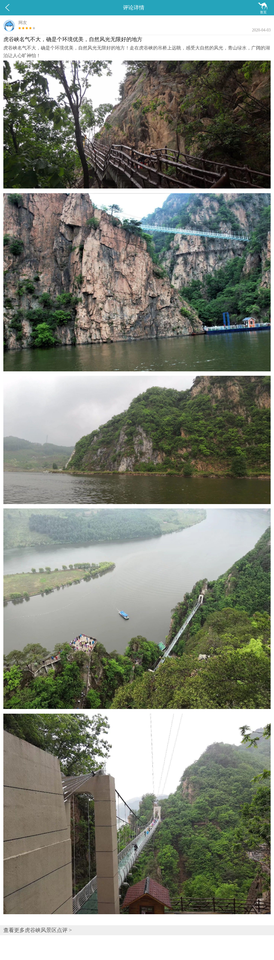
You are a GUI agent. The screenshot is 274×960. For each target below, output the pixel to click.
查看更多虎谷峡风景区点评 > (37, 930)
